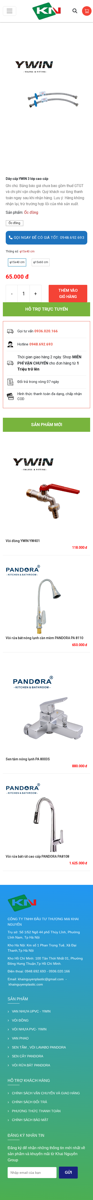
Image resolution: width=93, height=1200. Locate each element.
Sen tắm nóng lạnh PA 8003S (28, 759)
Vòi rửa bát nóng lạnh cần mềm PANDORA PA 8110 (44, 638)
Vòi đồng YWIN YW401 (23, 541)
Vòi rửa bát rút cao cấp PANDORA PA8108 (37, 856)
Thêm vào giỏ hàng (68, 293)
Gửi (68, 1172)
